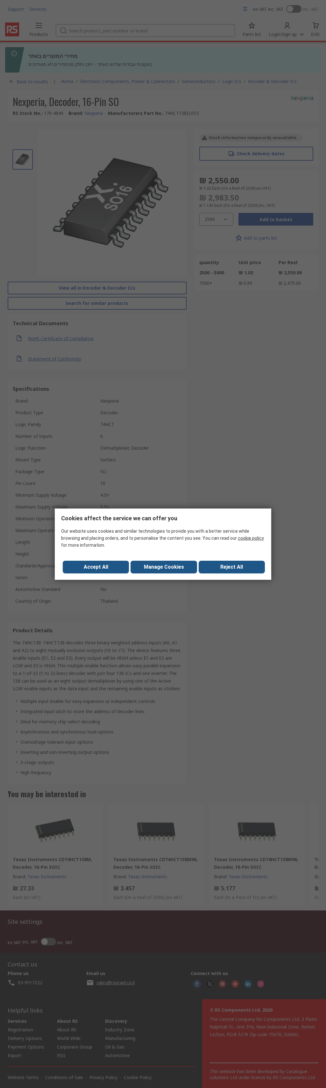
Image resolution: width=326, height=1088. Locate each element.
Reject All (231, 567)
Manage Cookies (164, 567)
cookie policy (251, 538)
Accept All (96, 567)
